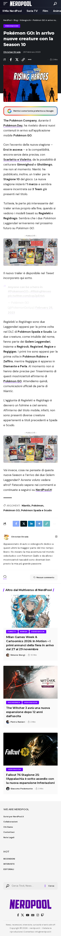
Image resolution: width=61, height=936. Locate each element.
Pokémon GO (12, 381)
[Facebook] (18, 915)
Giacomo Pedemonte (22, 788)
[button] (6, 3)
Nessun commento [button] (45, 577)
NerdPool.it (44, 490)
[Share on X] (17, 59)
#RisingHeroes (40, 291)
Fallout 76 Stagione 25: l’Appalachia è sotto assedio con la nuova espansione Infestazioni (30, 779)
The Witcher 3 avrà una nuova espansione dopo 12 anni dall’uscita (28, 712)
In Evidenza (14, 702)
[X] (22, 915)
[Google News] (32, 915)
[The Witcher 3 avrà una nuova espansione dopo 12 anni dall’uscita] (30, 682)
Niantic (26, 505)
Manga (23, 632)
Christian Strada (12, 52)
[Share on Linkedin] (31, 524)
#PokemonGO (18, 291)
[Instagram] (56, 537)
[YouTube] (27, 915)
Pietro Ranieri (18, 722)
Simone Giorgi (18, 655)
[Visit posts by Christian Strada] (6, 537)
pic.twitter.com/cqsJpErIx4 (26, 295)
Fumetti (12, 632)
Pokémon (37, 505)
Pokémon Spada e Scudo (36, 510)
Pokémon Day (13, 125)
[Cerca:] (27, 886)
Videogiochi (11, 26)
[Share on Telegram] (39, 524)
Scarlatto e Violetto (17, 159)
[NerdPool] (20, 3)
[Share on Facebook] (11, 59)
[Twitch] (42, 915)
